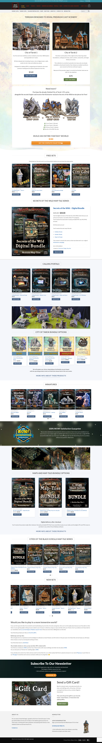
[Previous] (12, 285)
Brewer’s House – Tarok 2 (44, 608)
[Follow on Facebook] (85, 1)
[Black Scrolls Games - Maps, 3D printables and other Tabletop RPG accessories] (15, 6)
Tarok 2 (38, 6)
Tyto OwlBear (62, 412)
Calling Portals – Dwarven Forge (19, 295)
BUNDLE (25, 642)
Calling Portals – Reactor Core (39, 295)
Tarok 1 (33, 6)
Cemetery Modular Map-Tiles (50, 567)
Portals (56, 6)
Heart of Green (58, 237)
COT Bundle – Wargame (66, 358)
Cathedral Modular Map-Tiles (34, 567)
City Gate (74, 190)
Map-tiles (46, 11)
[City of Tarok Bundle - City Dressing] (51, 346)
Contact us (66, 6)
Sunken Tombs (58, 234)
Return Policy (74, 740)
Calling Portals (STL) (33, 11)
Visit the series (30, 75)
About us (52, 11)
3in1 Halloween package (57, 190)
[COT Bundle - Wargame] (67, 346)
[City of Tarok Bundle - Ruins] (19, 346)
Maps (61, 6)
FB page (15, 654)
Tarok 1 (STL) (15, 11)
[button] (85, 6)
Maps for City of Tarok (37, 190)
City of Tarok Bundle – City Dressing (50, 358)
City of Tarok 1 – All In (82, 358)
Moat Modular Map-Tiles (81, 567)
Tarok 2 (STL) (23, 11)
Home (22, 6)
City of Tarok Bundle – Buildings (34, 358)
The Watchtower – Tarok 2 (18, 190)
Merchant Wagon (15, 412)
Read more (58, 252)
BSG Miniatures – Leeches (49, 412)
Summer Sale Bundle (47, 6)
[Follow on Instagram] (86, 1)
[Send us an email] (89, 1)
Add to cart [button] (16, 194)
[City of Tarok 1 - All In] (83, 346)
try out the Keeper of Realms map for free (31, 629)
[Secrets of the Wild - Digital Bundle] (23, 493)
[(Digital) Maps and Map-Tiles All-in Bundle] (50, 493)
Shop (27, 6)
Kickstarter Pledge (62, 248)
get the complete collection (50, 143)
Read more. (71, 437)
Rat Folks (29, 412)
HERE (25, 647)
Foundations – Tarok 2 (27, 608)
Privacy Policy (67, 740)
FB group (79, 652)
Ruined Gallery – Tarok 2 (59, 608)
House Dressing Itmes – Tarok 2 (13, 608)
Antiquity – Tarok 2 (74, 608)
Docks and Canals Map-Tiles (65, 567)
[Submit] (88, 11)
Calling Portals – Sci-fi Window (79, 295)
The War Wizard (79, 412)
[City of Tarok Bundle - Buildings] (35, 346)
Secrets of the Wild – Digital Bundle (68, 208)
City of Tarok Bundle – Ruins (18, 358)
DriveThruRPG (32, 632)
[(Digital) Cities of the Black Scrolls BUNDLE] (77, 493)
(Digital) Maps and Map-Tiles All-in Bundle (50, 510)
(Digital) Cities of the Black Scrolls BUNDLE (77, 510)
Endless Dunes (58, 231)
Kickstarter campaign (58, 242)
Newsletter (67, 11)
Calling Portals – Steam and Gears (59, 295)
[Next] (90, 285)
